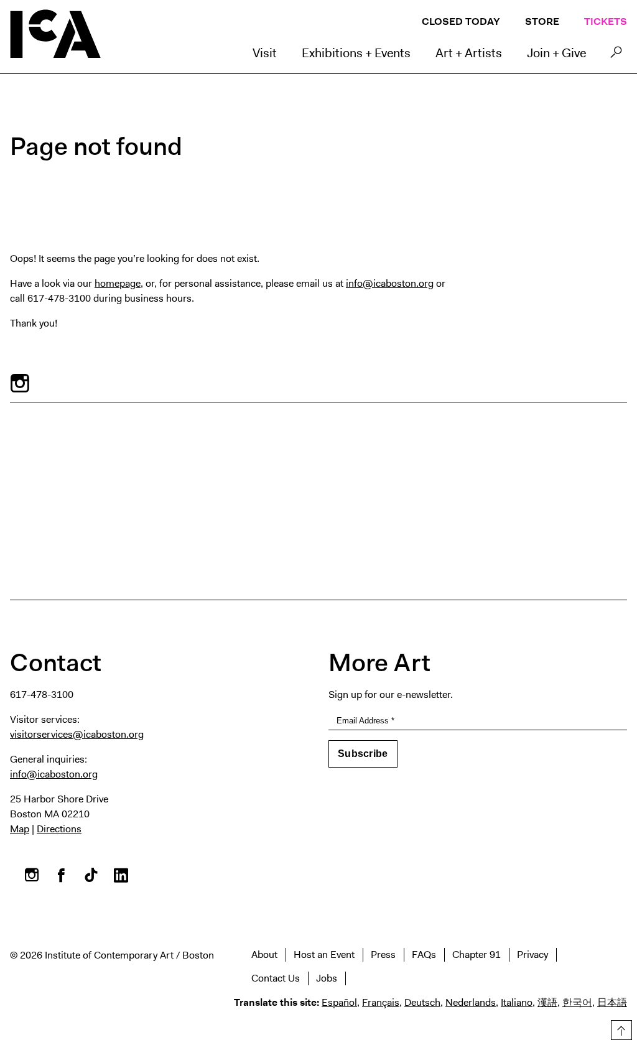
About (264, 954)
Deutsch (422, 1002)
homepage (118, 283)
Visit (265, 53)
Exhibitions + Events (356, 53)
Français (380, 1002)
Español (339, 1002)
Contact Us (275, 978)
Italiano (516, 1002)
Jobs (326, 978)
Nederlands (470, 1002)
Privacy (532, 954)
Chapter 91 (476, 954)
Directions (59, 828)
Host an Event (324, 954)
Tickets (605, 21)
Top (619, 1027)
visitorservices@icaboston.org (77, 734)
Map (19, 828)
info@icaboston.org (390, 283)
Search (616, 55)
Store (542, 21)
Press (383, 954)
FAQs (424, 954)
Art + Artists (468, 53)
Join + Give (556, 53)
